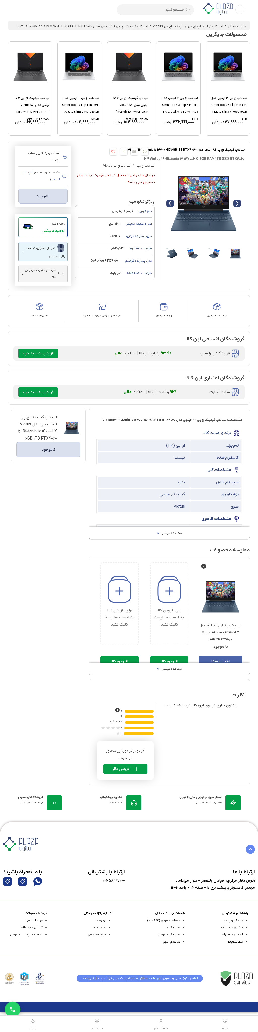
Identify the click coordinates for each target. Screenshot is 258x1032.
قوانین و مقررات (232, 935)
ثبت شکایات (235, 942)
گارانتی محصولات (31, 928)
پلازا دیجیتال (237, 26)
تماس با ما (99, 928)
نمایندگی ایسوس (169, 935)
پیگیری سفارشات (232, 928)
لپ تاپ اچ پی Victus (168, 26)
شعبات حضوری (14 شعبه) (163, 921)
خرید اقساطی (34, 921)
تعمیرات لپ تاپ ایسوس (26, 935)
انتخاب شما (220, 661)
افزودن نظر (121, 768)
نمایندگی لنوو (171, 942)
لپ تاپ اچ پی (198, 26)
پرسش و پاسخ (233, 921)
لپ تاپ (217, 26)
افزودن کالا (169, 661)
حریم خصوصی (97, 935)
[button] (43, 227)
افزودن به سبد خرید (38, 353)
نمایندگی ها (173, 928)
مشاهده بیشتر (172, 533)
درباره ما (101, 921)
